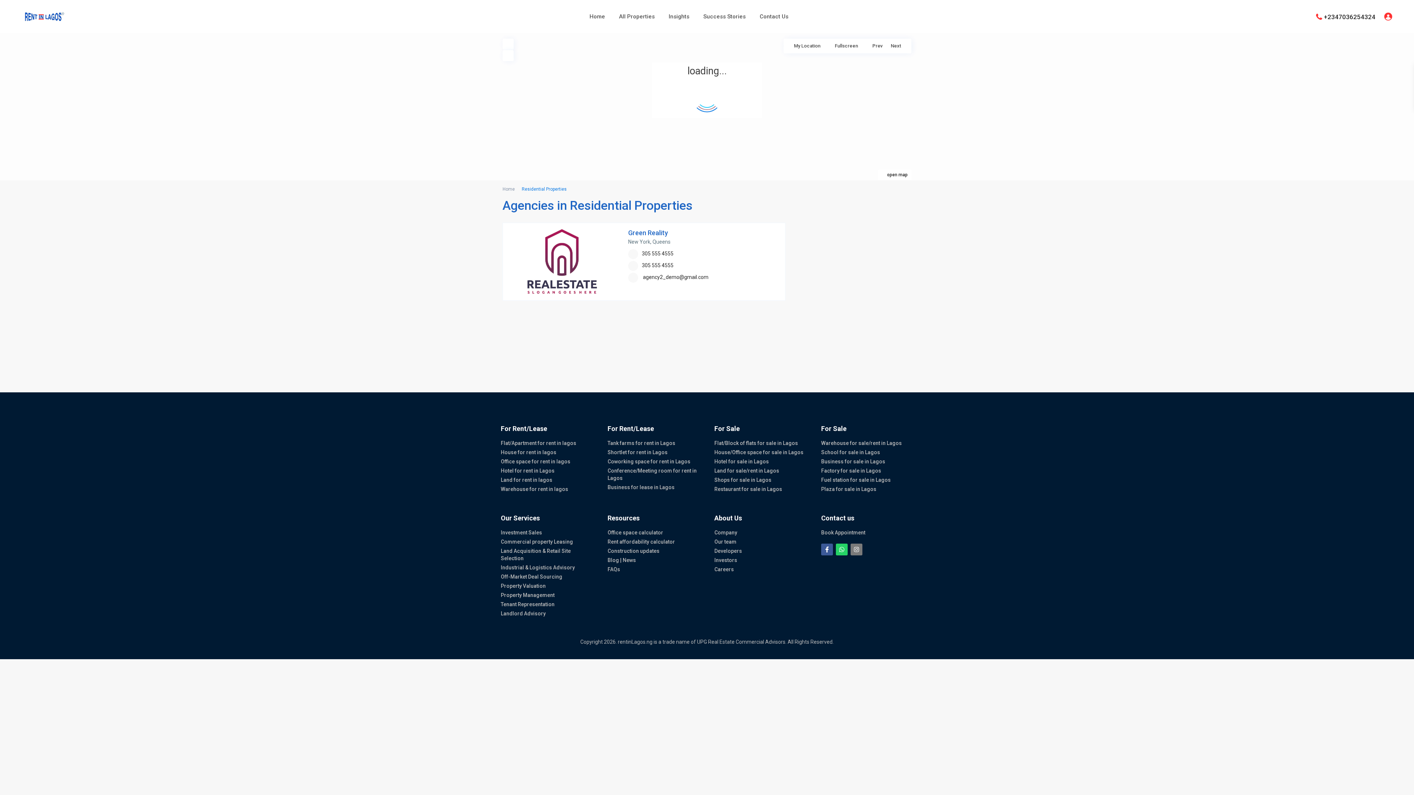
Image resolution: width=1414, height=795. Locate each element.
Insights (679, 16)
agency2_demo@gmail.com (675, 277)
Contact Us (774, 16)
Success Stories (724, 16)
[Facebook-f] (827, 549)
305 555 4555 (657, 254)
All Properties (637, 16)
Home (597, 16)
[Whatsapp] (842, 549)
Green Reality (648, 233)
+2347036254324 (1349, 16)
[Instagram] (856, 549)
